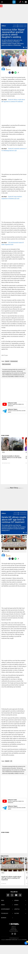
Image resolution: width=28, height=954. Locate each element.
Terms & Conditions (13, 931)
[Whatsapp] (15, 72)
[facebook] (10, 72)
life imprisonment (14, 361)
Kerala (4, 26)
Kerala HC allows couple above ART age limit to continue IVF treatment (14, 519)
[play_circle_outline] (12, 443)
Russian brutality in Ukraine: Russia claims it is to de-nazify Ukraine (11, 457)
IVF (11, 761)
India (27, 452)
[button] (2, 2)
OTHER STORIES (5, 435)
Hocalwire (24, 939)
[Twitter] (12, 72)
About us (14, 926)
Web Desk (8, 69)
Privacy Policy (13, 929)
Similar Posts (4, 856)
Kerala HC (7, 361)
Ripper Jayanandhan (6, 364)
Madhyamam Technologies (11, 939)
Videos (3, 452)
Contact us (13, 928)
